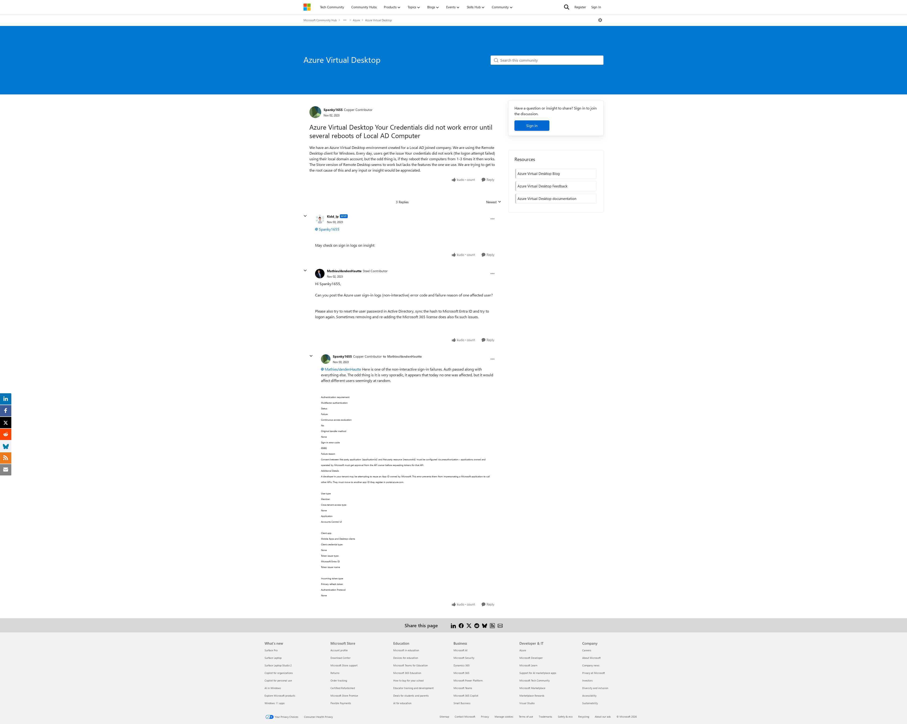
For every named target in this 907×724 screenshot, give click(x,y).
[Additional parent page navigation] (345, 20)
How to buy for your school (408, 680)
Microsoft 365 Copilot (466, 695)
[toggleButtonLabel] (600, 20)
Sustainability (590, 703)
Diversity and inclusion (595, 688)
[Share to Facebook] (461, 625)
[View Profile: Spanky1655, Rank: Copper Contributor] (315, 112)
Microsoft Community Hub (320, 20)
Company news (590, 665)
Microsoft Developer (531, 658)
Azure (356, 20)
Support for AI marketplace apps (537, 673)
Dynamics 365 (462, 665)
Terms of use (526, 716)
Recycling (583, 716)
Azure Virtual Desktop (378, 20)
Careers (586, 650)
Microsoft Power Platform (468, 680)
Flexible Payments (340, 703)
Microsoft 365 (461, 673)
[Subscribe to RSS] (492, 625)
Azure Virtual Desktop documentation (547, 198)
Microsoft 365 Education (407, 673)
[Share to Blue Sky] (484, 625)
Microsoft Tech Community (534, 680)
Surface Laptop (273, 658)
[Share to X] (468, 625)
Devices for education (405, 658)
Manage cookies (504, 716)
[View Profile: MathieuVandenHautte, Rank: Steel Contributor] (320, 273)
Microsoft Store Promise (344, 695)
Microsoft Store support (344, 665)
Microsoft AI (460, 650)
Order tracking (338, 680)
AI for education (402, 703)
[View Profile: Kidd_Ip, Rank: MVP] (320, 219)
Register (580, 7)
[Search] (566, 7)
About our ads (603, 716)
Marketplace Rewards (531, 695)
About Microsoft (591, 658)
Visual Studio (527, 703)
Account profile (339, 650)
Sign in (532, 125)
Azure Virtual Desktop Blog (539, 173)
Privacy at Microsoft (593, 673)
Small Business (462, 703)
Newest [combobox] (493, 202)
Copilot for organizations (279, 673)
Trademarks (545, 716)
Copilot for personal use (278, 680)
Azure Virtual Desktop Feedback (542, 186)
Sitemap (444, 716)
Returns (334, 673)
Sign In (596, 7)
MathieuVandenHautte (344, 271)
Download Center (340, 658)
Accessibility (589, 695)
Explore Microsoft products (280, 695)
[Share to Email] (500, 625)
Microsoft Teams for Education (410, 665)
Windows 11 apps (275, 703)
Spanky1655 (333, 109)
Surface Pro (271, 650)
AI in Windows (273, 688)
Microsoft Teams (463, 688)
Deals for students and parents (411, 695)
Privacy (485, 716)
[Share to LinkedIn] (453, 625)
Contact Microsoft (465, 716)
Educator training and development (413, 688)
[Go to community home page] (307, 7)
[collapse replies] (305, 216)
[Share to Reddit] (476, 625)
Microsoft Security (464, 658)
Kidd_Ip (333, 216)
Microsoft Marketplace (532, 688)
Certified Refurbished (342, 688)
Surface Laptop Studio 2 (278, 665)
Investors (587, 680)
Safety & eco (565, 716)
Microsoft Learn (528, 665)
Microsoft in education (406, 650)
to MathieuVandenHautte (402, 356)
